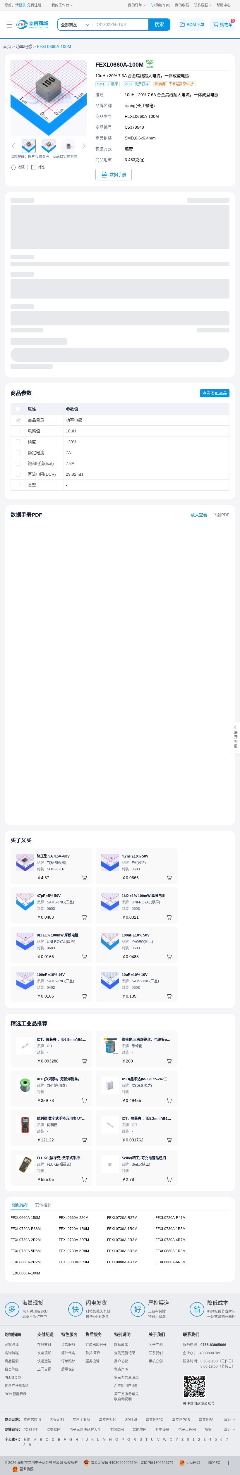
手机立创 (156, 1361)
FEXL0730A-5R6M (26, 1251)
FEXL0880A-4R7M (122, 1262)
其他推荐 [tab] (43, 1205)
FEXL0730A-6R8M (74, 1251)
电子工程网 (187, 1430)
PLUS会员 (13, 1378)
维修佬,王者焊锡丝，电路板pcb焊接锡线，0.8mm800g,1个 (168, 1040)
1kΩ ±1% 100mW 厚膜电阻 (143, 896)
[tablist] (120, 1205)
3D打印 (131, 1420)
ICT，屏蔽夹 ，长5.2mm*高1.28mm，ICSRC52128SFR (166, 1119)
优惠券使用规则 (17, 1386)
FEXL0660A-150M (25, 1218)
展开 (227, 1420)
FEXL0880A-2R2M (26, 1262)
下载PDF (221, 515)
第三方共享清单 (126, 1378)
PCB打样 (30, 1430)
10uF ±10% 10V (135, 975)
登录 (22, 5)
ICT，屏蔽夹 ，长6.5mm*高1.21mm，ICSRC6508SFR (80, 1040)
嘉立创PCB (181, 1420)
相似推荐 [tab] (20, 1205)
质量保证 (68, 1369)
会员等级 (12, 1369)
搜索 (159, 24)
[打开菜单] (9, 24)
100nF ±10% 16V (51, 975)
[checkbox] (18, 409)
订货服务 (68, 1345)
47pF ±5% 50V (49, 896)
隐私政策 (121, 1345)
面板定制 (57, 1420)
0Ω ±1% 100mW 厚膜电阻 (57, 935)
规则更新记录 (124, 1353)
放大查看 (199, 515)
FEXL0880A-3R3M (74, 1262)
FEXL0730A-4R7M (170, 1240)
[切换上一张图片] (14, 146)
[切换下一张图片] (82, 146)
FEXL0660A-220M (73, 1218)
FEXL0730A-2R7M (74, 1240)
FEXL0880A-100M (25, 1273)
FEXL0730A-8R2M (122, 1251)
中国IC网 (117, 1430)
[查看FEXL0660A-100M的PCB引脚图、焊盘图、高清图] (49, 98)
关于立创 (156, 1345)
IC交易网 (54, 1430)
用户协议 (121, 1361)
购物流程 (12, 1353)
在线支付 (44, 1345)
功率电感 (24, 46)
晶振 (208, 1430)
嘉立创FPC (154, 1420)
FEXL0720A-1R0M (74, 1229)
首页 (7, 46)
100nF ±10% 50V (136, 935)
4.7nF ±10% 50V (135, 856)
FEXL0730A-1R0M (122, 1229)
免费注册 (34, 5)
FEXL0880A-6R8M (170, 1262)
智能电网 (140, 1430)
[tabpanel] (120, 1248)
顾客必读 (12, 1345)
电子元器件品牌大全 (85, 1430)
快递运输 (44, 1361)
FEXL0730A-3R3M (122, 1240)
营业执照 (27, 1469)
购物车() (162, 5)
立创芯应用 (32, 1420)
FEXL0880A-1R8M (170, 1251)
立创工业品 (81, 1420)
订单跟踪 (68, 1361)
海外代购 (68, 1353)
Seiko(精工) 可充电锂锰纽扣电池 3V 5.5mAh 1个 (160, 1158)
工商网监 (193, 1463)
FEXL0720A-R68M (26, 1229)
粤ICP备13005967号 (156, 1463)
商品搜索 (12, 1361)
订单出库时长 (96, 1345)
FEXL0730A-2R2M (26, 1240)
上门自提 (44, 1369)
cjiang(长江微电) (140, 105)
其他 (26, 1440)
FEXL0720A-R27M (122, 1218)
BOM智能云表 (16, 1394)
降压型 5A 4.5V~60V (53, 856)
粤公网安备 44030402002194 (114, 1463)
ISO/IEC (214, 1463)
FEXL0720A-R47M (170, 1218)
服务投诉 (92, 1361)
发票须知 (44, 1353)
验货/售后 (92, 1353)
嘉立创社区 (107, 1420)
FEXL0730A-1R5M (170, 1229)
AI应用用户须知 (126, 1386)
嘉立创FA (206, 1420)
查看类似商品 (215, 393)
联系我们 (156, 1353)
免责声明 (121, 1369)
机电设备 (162, 1430)
